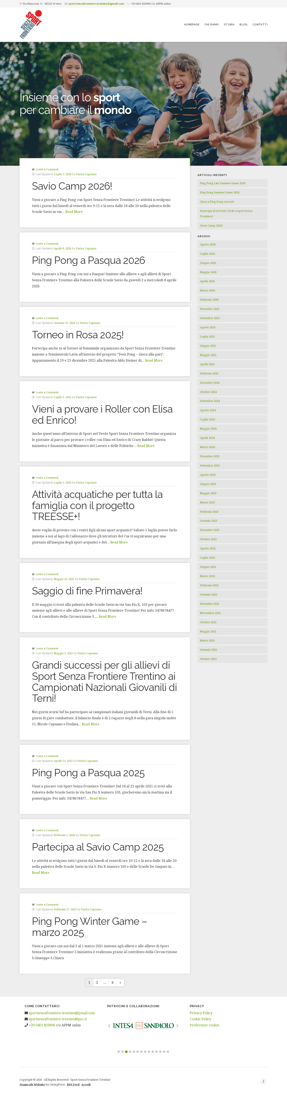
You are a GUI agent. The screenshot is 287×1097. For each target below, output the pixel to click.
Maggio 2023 (208, 493)
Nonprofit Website (32, 1084)
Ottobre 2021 (208, 622)
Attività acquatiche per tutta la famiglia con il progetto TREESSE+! (97, 505)
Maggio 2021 (208, 631)
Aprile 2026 (207, 281)
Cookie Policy (200, 1019)
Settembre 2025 (210, 318)
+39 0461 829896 (42, 1025)
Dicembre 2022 (209, 530)
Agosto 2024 (208, 410)
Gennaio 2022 (208, 594)
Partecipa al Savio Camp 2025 (98, 847)
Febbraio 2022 (209, 585)
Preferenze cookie (204, 1025)
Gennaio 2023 (208, 520)
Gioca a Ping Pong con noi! (217, 201)
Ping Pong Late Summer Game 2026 (222, 183)
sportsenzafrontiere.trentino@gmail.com (96, 3)
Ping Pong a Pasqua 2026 (88, 260)
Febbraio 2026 (209, 299)
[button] (118, 1051)
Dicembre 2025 (209, 309)
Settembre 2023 (210, 465)
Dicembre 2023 (209, 456)
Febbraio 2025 (209, 373)
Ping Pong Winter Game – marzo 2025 (89, 926)
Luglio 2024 (207, 419)
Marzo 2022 (207, 576)
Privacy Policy (201, 1013)
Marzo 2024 (207, 447)
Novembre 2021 (210, 613)
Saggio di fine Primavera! (87, 591)
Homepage (191, 24)
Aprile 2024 (207, 438)
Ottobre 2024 (208, 392)
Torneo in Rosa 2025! (78, 335)
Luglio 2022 (207, 557)
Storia (229, 24)
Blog (244, 24)
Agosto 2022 (208, 548)
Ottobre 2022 (208, 539)
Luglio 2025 (207, 336)
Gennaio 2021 (208, 649)
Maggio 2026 (208, 272)
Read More (74, 211)
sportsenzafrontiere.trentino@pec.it (58, 1019)
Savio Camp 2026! (72, 186)
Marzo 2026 (207, 290)
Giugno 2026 (208, 263)
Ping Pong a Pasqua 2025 (88, 773)
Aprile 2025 (207, 364)
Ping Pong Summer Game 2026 (219, 192)
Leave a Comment (47, 169)
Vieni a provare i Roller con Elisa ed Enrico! (102, 414)
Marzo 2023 (207, 502)
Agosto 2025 (208, 327)
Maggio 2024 (208, 428)
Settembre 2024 (210, 401)
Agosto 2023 (208, 475)
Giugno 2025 (208, 346)
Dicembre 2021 (209, 604)
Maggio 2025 (208, 355)
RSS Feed (73, 1084)
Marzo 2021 (207, 640)
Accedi (86, 1084)
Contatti (260, 24)
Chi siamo (211, 24)
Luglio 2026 (207, 253)
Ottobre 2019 (208, 659)
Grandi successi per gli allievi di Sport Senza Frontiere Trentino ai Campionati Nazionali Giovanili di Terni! (104, 681)
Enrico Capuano (86, 174)
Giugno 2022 (208, 567)
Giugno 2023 (208, 484)
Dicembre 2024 (209, 382)
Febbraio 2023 (209, 511)
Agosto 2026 (208, 244)
